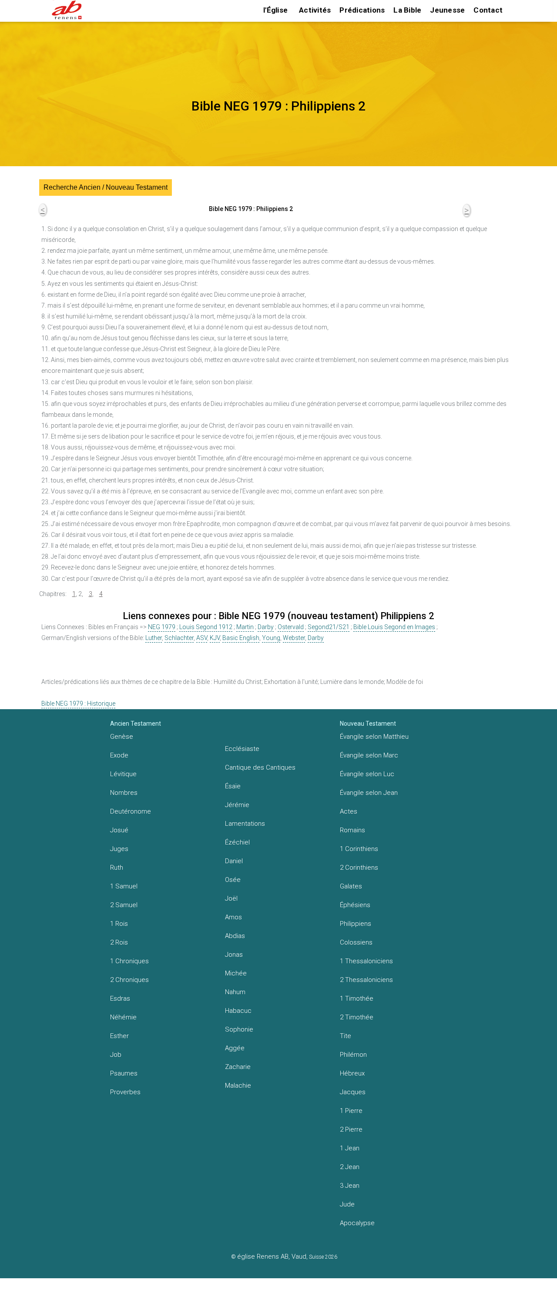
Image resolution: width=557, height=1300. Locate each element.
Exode (119, 755)
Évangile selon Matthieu (374, 736)
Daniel (234, 861)
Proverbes (125, 1092)
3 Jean (349, 1185)
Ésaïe (233, 786)
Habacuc (238, 1011)
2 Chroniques (129, 980)
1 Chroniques (129, 961)
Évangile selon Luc (367, 774)
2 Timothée (356, 1017)
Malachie (238, 1085)
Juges (119, 849)
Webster (294, 637)
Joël (231, 898)
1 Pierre (351, 1111)
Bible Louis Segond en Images (394, 626)
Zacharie (238, 1067)
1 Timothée (356, 998)
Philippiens (355, 924)
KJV (215, 637)
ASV (201, 637)
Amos (233, 917)
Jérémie (237, 805)
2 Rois (119, 942)
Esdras (120, 998)
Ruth (116, 867)
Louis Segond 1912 (205, 626)
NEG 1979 (161, 626)
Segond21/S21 (328, 626)
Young (271, 637)
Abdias (235, 936)
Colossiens (356, 942)
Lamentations (245, 824)
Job (115, 1055)
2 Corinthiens (359, 867)
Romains (352, 830)
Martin (245, 626)
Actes (348, 811)
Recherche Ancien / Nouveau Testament (106, 187)
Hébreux (352, 1073)
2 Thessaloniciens (366, 980)
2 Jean (349, 1167)
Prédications (362, 10)
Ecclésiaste (242, 749)
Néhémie (123, 1017)
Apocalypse (357, 1223)
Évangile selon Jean (369, 793)
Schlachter (179, 637)
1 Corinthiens (359, 849)
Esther (119, 1036)
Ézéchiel (237, 842)
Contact (488, 10)
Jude (347, 1204)
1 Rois (119, 924)
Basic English (240, 637)
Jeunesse (447, 10)
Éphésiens (355, 905)
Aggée (235, 1048)
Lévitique (123, 774)
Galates (351, 886)
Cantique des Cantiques (260, 767)
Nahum (235, 992)
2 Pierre (351, 1129)
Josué (119, 830)
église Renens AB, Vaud (271, 1256)
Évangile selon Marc (369, 755)
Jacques (353, 1092)
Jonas (234, 954)
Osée (233, 880)
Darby (266, 626)
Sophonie (239, 1029)
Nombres (124, 793)
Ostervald (291, 626)
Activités (315, 10)
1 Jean (349, 1148)
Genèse (121, 736)
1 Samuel (124, 886)
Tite (345, 1036)
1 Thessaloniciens (366, 961)
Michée (236, 973)
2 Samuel (124, 905)
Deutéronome (130, 811)
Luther (153, 637)
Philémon (353, 1055)
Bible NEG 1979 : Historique (78, 703)
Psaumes (124, 1073)
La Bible (407, 10)
